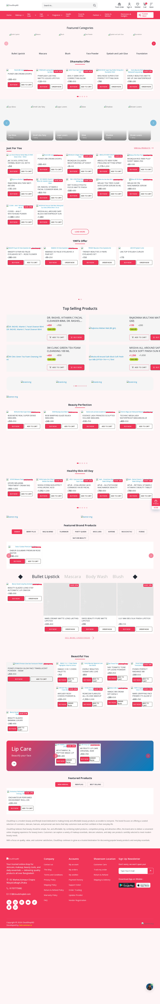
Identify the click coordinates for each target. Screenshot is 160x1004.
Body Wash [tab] (97, 576)
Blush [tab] (118, 576)
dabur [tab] (17, 532)
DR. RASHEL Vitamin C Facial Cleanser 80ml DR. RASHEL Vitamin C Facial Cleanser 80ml (50, 188)
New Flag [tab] (79, 784)
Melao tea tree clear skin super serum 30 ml (109, 184)
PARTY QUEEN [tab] (80, 532)
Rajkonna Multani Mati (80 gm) (19, 184)
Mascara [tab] (72, 576)
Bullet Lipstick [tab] (46, 576)
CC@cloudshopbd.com (20, 894)
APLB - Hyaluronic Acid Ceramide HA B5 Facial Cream (79, 486)
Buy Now (13, 85)
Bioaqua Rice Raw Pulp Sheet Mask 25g (138, 159)
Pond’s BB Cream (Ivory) (20, 74)
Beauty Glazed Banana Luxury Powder (15, 719)
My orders (73, 869)
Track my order (100, 869)
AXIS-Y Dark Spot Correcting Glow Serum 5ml (77, 77)
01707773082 (16, 888)
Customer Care (100, 864)
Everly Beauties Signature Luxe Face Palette (90, 670)
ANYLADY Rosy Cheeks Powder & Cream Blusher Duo (66, 694)
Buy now (78, 337)
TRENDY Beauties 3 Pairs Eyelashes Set (94, 252)
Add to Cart (26, 85)
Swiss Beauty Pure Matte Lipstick (57, 619)
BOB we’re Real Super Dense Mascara (22, 416)
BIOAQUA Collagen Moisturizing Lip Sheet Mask (79, 161)
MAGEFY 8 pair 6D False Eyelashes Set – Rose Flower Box (22, 252)
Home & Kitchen (108, 15)
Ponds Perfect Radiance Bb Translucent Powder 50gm (140, 670)
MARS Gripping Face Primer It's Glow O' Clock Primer (142, 694)
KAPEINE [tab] (111, 532)
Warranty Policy (50, 895)
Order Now (56, 87)
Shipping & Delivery (102, 879)
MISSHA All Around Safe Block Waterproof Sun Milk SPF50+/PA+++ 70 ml (50, 212)
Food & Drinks (81, 15)
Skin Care (29, 15)
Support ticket (75, 885)
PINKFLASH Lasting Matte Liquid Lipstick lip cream (49, 77)
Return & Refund (101, 874)
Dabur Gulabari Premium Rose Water (25, 551)
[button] (6, 44)
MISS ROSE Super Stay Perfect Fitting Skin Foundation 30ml (108, 77)
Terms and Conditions (53, 874)
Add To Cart (58, 337)
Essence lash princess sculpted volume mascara (98, 416)
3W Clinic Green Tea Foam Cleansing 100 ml (63, 349)
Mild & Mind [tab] (48, 532)
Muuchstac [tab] (127, 532)
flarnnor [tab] (64, 532)
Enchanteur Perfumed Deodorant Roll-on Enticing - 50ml (20, 798)
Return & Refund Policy (54, 890)
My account (73, 864)
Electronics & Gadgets (126, 15)
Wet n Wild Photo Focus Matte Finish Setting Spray (77, 186)
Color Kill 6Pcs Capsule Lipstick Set (134, 619)
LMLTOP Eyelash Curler (132, 251)
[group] (27, 382)
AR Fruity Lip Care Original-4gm (89, 749)
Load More (80, 231)
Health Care (68, 15)
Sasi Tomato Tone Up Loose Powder (116, 668)
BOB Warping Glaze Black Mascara (58, 416)
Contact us (48, 864)
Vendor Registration (77, 900)
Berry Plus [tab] (31, 532)
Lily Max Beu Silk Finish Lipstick (98, 618)
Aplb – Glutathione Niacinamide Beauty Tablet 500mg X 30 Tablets (108, 486)
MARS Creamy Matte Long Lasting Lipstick (25, 619)
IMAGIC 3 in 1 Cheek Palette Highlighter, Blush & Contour (67, 670)
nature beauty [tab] (79, 538)
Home (9, 15)
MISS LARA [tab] (97, 532)
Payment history (76, 879)
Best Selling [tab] (95, 784)
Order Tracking (75, 890)
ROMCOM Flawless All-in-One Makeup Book (91, 694)
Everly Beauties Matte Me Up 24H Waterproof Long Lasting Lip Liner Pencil (139, 77)
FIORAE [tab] (141, 532)
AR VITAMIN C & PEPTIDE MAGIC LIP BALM (65, 751)
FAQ (46, 900)
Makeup (18, 15)
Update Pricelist (76, 895)
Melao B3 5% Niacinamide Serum (136, 184)
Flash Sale (145, 15)
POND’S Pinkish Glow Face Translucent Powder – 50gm (28, 669)
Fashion (96, 15)
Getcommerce (25, 925)
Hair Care (42, 15)
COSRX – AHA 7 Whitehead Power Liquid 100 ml (17, 212)
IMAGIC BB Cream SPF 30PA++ (115, 692)
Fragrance (56, 15)
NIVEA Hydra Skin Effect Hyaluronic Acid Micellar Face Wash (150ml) (50, 486)
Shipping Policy (50, 885)
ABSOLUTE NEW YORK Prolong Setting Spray (110, 161)
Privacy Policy (50, 879)
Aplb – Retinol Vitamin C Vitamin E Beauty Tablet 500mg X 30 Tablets (139, 486)
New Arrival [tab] (63, 784)
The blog (48, 869)
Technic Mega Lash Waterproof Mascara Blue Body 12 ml (133, 416)
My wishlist (73, 874)
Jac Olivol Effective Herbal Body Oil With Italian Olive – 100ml (19, 161)
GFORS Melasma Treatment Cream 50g (19, 484)
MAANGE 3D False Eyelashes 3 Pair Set (59, 252)
